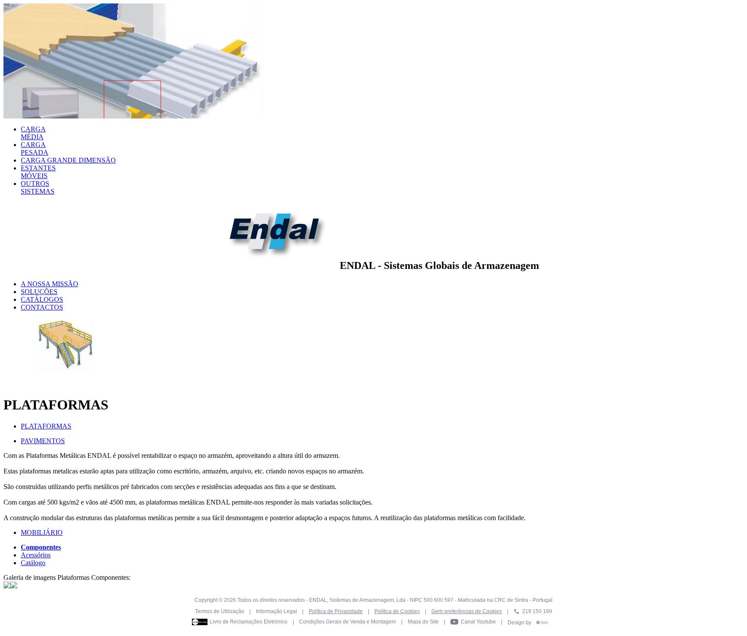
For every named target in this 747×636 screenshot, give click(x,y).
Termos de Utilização (219, 611)
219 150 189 (537, 611)
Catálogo (33, 562)
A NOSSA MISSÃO (49, 284)
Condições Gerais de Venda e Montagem (347, 622)
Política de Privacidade (336, 611)
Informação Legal (276, 611)
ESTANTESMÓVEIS (38, 171)
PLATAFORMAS (46, 426)
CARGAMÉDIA (33, 133)
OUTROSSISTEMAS (37, 187)
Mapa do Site (423, 622)
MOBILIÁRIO (42, 532)
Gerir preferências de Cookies (466, 611)
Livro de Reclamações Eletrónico (248, 622)
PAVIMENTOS (43, 440)
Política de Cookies (397, 611)
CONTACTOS (42, 307)
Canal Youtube (478, 622)
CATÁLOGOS (42, 299)
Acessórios (36, 555)
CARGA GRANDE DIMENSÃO (68, 160)
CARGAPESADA (34, 148)
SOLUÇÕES (39, 291)
